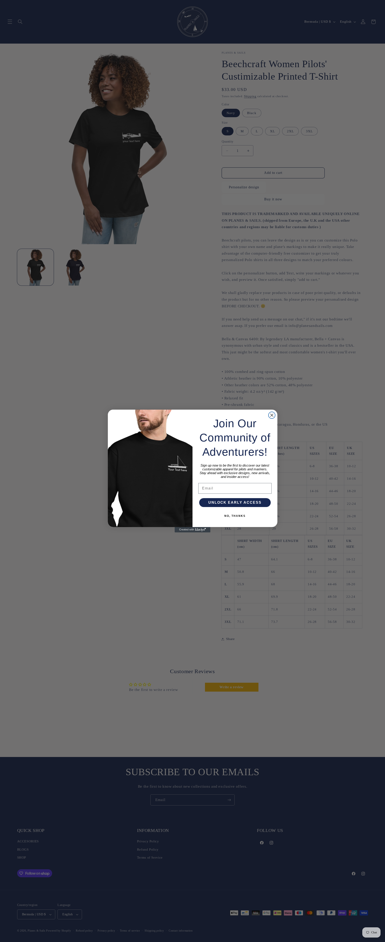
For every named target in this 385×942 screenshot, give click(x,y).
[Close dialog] (271, 415)
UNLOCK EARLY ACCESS (235, 502)
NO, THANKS (235, 515)
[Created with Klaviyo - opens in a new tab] (192, 529)
